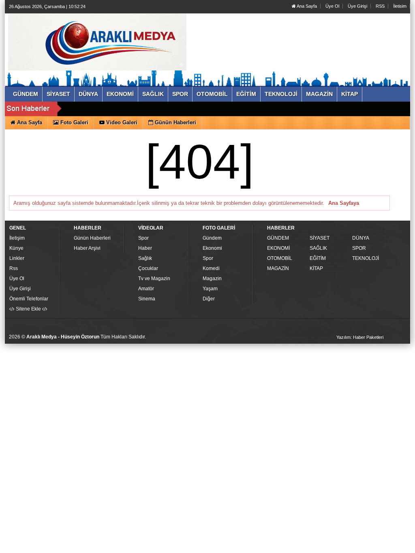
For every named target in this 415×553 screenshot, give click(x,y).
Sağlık (145, 258)
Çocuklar (148, 268)
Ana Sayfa (306, 6)
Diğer (209, 299)
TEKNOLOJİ (365, 258)
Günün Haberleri (92, 238)
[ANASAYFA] (97, 41)
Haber (145, 248)
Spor (143, 238)
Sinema (146, 299)
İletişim (17, 238)
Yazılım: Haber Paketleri (359, 337)
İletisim (399, 6)
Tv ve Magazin (154, 278)
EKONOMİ (278, 248)
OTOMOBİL (279, 258)
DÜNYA (360, 238)
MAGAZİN (278, 268)
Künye (16, 248)
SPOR (359, 248)
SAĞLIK (318, 248)
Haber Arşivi (87, 248)
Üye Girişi (357, 6)
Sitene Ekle (28, 309)
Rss (13, 268)
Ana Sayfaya (343, 203)
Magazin (212, 278)
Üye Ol (332, 6)
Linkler (16, 258)
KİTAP (316, 268)
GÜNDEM (278, 238)
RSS (380, 6)
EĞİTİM (318, 258)
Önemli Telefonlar (28, 299)
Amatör (146, 288)
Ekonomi (212, 248)
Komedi (211, 268)
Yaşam (210, 288)
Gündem (212, 238)
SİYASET (319, 238)
